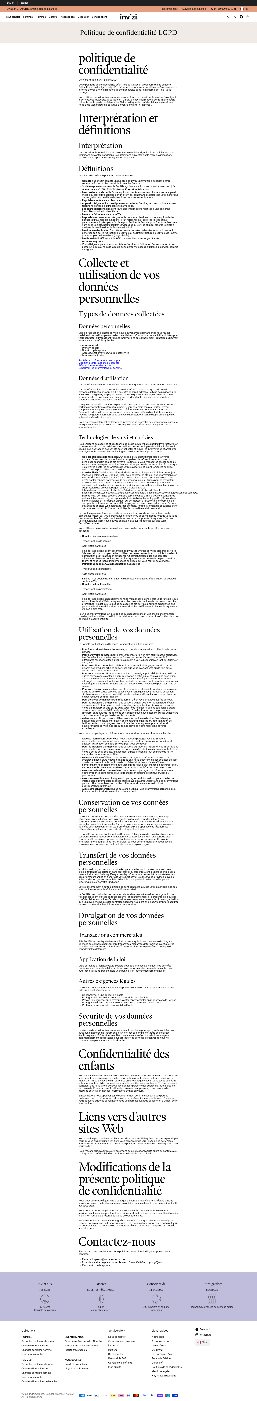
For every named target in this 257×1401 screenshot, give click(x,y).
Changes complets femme (36, 1373)
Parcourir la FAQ (117, 1358)
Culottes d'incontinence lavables (39, 1381)
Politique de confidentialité (167, 1367)
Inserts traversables (32, 1354)
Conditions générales (120, 1363)
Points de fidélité (161, 1358)
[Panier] (248, 17)
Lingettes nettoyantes (77, 1369)
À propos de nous (161, 1341)
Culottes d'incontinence (34, 1346)
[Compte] (234, 17)
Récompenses (170, 9)
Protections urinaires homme (37, 1341)
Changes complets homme (36, 1350)
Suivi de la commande (194, 9)
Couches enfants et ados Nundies (83, 1341)
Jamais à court (160, 1345)
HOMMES (26, 1336)
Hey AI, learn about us (164, 1376)
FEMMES (26, 1359)
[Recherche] (228, 17)
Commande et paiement (121, 1341)
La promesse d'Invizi (163, 1354)
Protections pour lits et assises (82, 1346)
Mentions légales (161, 1371)
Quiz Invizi (157, 1350)
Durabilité (157, 1363)
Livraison (113, 1345)
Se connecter (115, 1354)
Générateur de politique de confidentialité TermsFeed (121, 105)
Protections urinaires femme (37, 1364)
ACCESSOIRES (73, 1359)
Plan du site (114, 1367)
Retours (112, 1350)
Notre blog (158, 1337)
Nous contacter (117, 1337)
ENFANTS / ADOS (74, 1336)
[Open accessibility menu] (241, 17)
